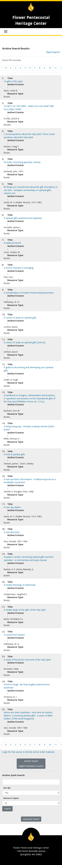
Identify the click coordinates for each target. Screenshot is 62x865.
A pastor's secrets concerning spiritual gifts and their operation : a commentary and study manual (28, 558)
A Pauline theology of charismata (20, 584)
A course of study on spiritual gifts (20, 317)
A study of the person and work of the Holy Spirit (27, 659)
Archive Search (31, 761)
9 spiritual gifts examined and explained (23, 218)
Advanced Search (31, 819)
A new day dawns (12, 507)
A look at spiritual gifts (14, 454)
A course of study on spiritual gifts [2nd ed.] (24, 342)
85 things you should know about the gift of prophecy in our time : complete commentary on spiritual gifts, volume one (30, 190)
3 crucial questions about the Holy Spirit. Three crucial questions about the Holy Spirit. (29, 136)
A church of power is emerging (18, 267)
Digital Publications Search (31, 766)
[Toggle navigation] (5, 31)
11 (56, 67)
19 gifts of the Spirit (13, 81)
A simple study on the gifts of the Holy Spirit (25, 609)
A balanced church (12, 242)
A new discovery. (12, 532)
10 (50, 67)
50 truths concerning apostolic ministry (22, 162)
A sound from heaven (14, 634)
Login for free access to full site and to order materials (28, 751)
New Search (53, 52)
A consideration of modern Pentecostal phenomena (29, 292)
